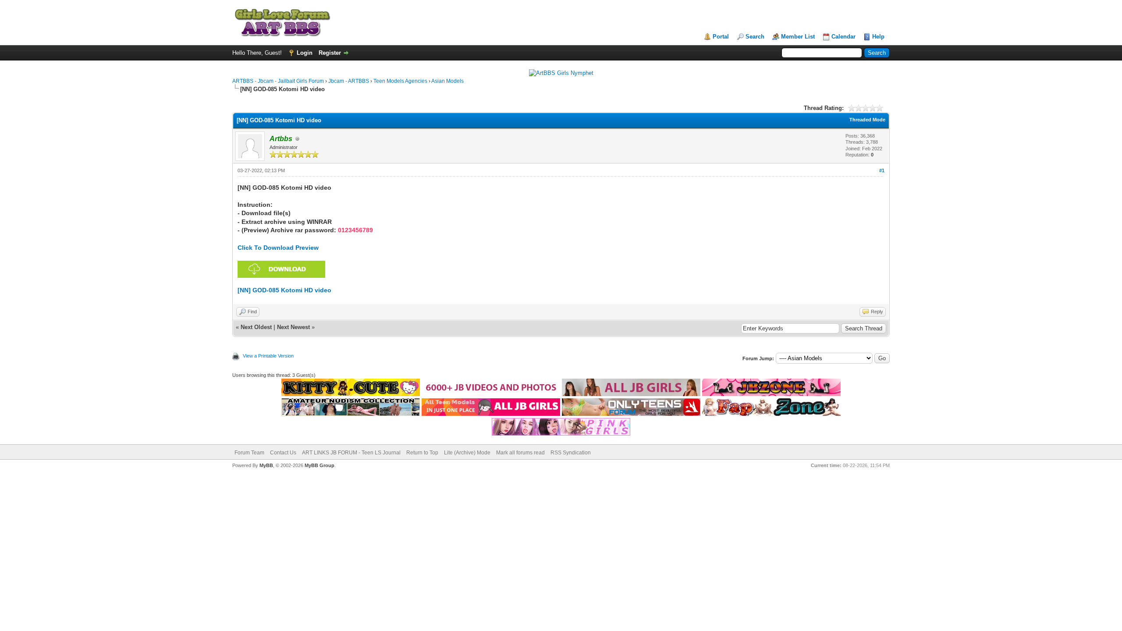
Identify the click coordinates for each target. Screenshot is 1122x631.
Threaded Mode (867, 119)
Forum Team (249, 453)
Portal (721, 36)
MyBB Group (319, 465)
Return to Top (422, 453)
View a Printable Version (268, 355)
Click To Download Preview (278, 247)
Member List (798, 36)
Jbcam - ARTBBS (348, 81)
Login (304, 53)
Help (878, 36)
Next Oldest (256, 327)
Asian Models (447, 81)
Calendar (843, 36)
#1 (881, 170)
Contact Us (283, 453)
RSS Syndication (570, 453)
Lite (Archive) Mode (467, 453)
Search (755, 36)
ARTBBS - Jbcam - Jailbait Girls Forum (278, 81)
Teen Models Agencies (400, 81)
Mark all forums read (520, 453)
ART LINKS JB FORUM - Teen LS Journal (351, 453)
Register (330, 53)
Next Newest (293, 327)
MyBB (266, 465)
